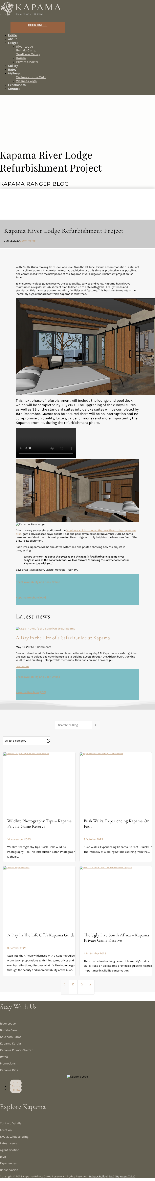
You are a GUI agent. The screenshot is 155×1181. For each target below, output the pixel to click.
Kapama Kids (9, 1070)
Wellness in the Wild (31, 77)
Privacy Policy (98, 1176)
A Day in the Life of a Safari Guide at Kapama (63, 638)
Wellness (14, 73)
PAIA (111, 1176)
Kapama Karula (10, 1043)
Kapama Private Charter (16, 1050)
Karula (21, 58)
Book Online (37, 25)
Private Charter (27, 62)
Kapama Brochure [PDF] (31, 597)
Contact (14, 89)
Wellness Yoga (26, 81)
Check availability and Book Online (38, 582)
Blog (3, 1156)
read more (22, 666)
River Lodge (24, 46)
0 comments (28, 240)
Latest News (8, 1143)
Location (6, 1130)
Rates (4, 1057)
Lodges (13, 43)
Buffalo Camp (26, 50)
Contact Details (10, 1123)
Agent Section (9, 1150)
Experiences (8, 1163)
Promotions (8, 1063)
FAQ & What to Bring (14, 1136)
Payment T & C (125, 1176)
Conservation (9, 1170)
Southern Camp (28, 54)
